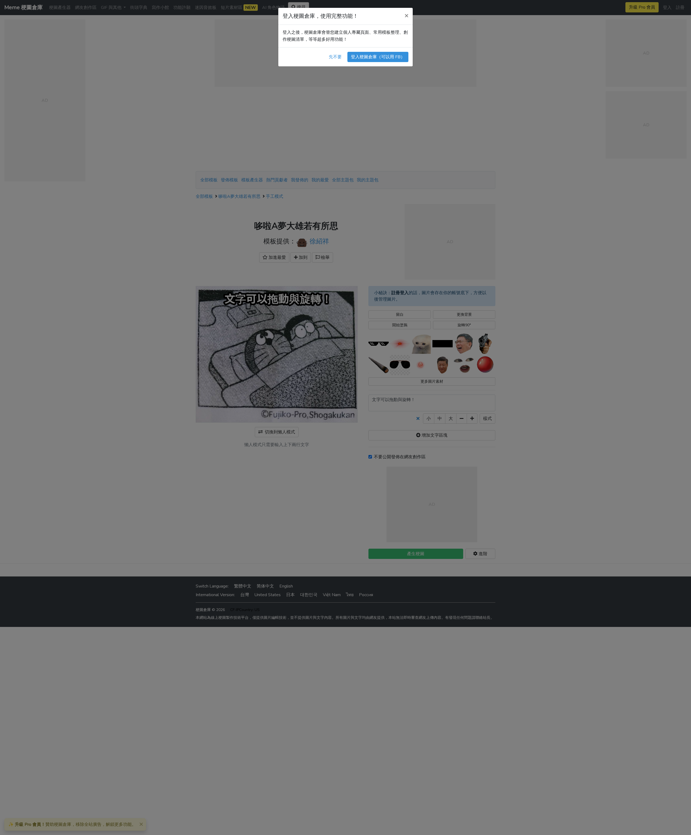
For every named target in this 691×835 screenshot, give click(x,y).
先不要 (335, 57)
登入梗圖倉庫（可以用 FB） (378, 57)
